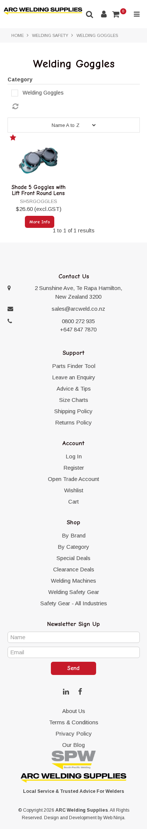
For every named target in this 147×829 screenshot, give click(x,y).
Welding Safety (50, 35)
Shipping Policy (73, 411)
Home (17, 35)
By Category (73, 547)
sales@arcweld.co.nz (78, 308)
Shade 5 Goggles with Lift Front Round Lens (39, 190)
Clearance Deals (73, 569)
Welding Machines (73, 580)
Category (20, 79)
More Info (39, 221)
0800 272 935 (78, 321)
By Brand (74, 535)
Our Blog (73, 745)
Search (89, 14)
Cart (73, 501)
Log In (74, 456)
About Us (73, 711)
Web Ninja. (114, 817)
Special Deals (73, 558)
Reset (75, 106)
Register (73, 467)
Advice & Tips (74, 388)
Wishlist (73, 490)
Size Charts (73, 400)
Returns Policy (73, 422)
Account (104, 14)
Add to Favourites (13, 139)
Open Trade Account (73, 479)
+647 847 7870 (78, 329)
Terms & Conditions (73, 722)
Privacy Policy (73, 733)
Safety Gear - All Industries (73, 603)
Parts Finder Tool (73, 366)
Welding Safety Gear (73, 592)
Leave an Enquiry (73, 377)
